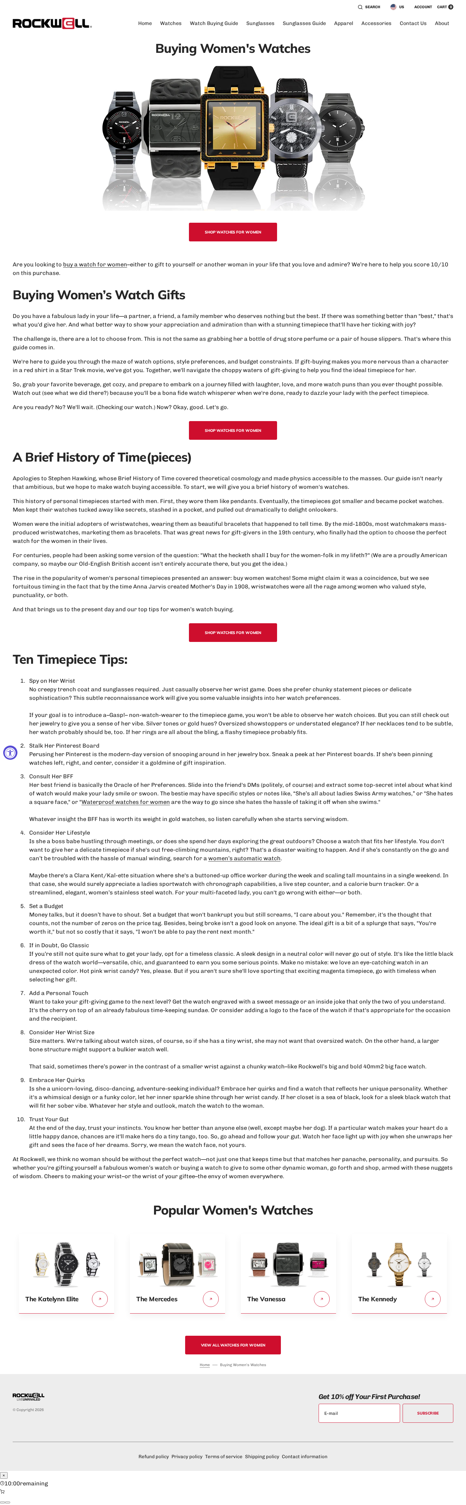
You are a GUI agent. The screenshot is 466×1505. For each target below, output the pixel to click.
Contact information (304, 1456)
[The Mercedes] (177, 1286)
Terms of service (224, 1456)
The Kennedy (377, 1299)
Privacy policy (187, 1456)
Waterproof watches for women (125, 802)
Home (205, 1365)
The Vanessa (266, 1299)
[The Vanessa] (288, 1286)
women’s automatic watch (244, 858)
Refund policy (154, 1456)
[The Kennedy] (399, 1286)
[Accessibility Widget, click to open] (10, 752)
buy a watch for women (95, 264)
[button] (369, 7)
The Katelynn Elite (52, 1299)
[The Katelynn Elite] (66, 1286)
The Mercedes (156, 1299)
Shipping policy (262, 1456)
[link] (100, 1299)
